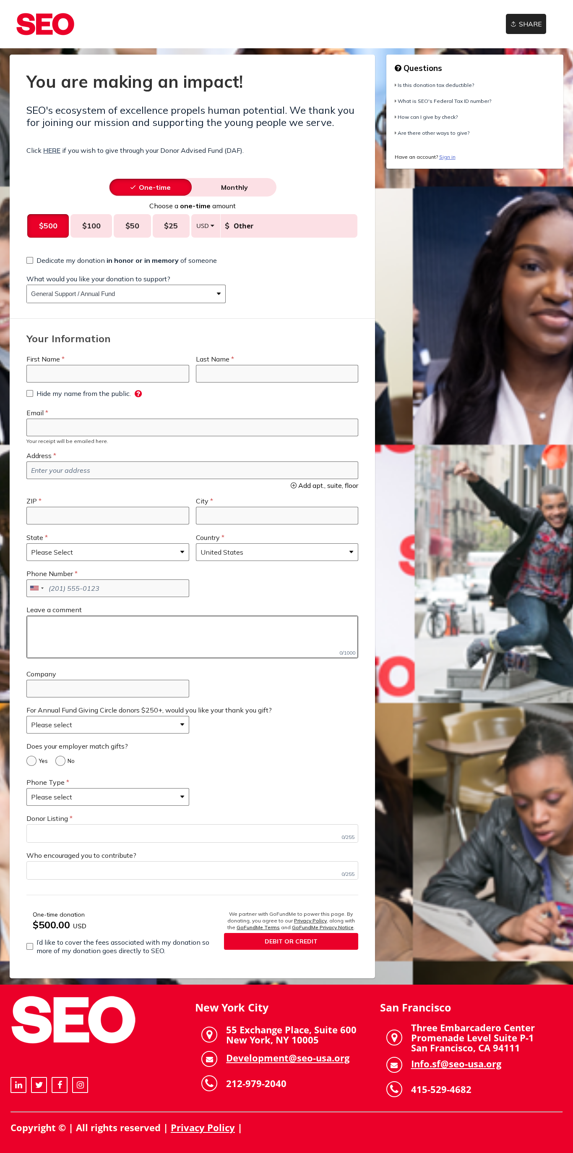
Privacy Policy (310, 920)
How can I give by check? (428, 117)
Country (208, 537)
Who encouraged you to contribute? (81, 855)
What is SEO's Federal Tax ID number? (444, 101)
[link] (45, 24)
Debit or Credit (291, 941)
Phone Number (49, 573)
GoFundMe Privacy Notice (323, 927)
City (202, 501)
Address (39, 455)
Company (41, 674)
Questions (421, 68)
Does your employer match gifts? (77, 746)
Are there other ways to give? (433, 133)
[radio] (155, 187)
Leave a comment (54, 609)
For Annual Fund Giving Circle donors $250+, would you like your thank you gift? (149, 710)
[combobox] (120, 294)
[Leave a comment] (192, 637)
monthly (234, 187)
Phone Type (45, 782)
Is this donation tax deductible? (436, 85)
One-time (155, 187)
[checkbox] (121, 260)
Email (35, 413)
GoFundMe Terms (258, 927)
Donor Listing (47, 818)
